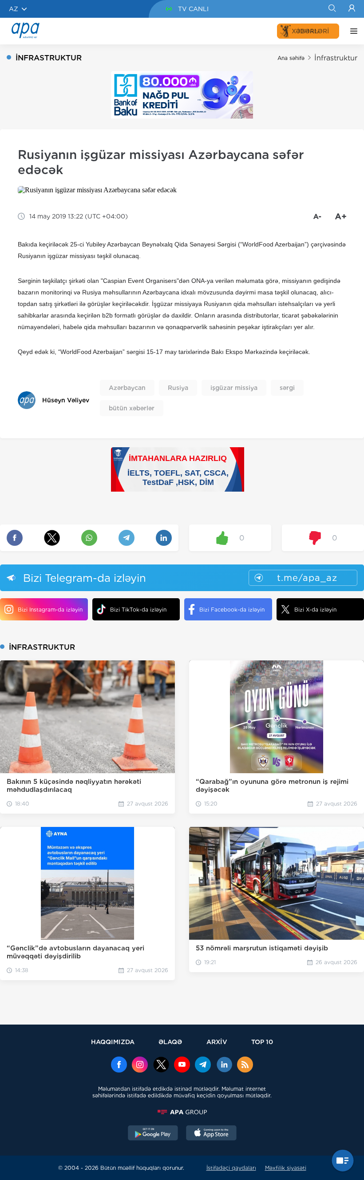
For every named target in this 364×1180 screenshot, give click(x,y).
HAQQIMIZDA (113, 1041)
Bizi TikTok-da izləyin (138, 609)
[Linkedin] (224, 1065)
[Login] (351, 8)
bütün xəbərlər (131, 408)
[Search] (332, 9)
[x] (161, 1065)
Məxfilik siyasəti (285, 1167)
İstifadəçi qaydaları (231, 1167)
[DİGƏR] (351, 31)
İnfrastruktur (335, 58)
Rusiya (178, 387)
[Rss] (245, 1065)
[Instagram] (140, 1065)
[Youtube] (182, 1065)
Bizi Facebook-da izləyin (232, 609)
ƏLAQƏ (170, 1041)
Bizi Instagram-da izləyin (50, 609)
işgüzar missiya (233, 387)
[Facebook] (119, 1065)
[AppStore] (211, 1133)
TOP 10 (262, 1041)
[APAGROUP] (182, 1112)
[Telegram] (203, 1065)
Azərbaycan (127, 387)
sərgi (287, 387)
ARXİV (216, 1041)
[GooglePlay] (153, 1133)
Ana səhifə (291, 58)
